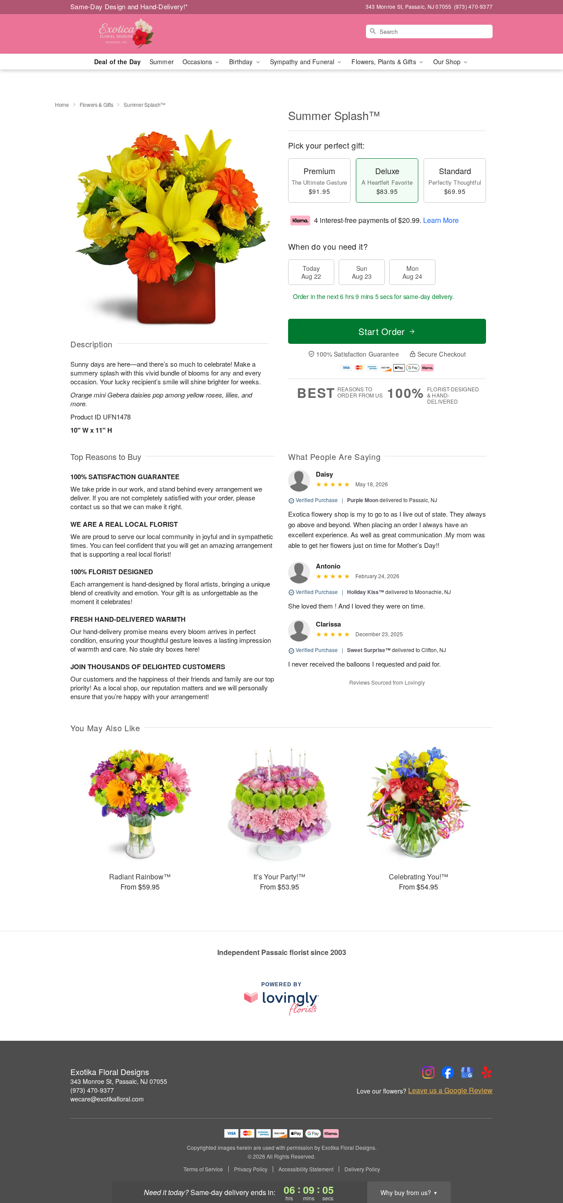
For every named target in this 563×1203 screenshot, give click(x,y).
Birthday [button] (241, 61)
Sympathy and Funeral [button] (303, 61)
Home (62, 104)
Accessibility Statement (305, 1169)
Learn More (441, 220)
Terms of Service (203, 1169)
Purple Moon (362, 500)
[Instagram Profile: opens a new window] (428, 1072)
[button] (540, 1166)
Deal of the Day (117, 61)
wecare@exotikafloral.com (107, 1098)
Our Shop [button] (447, 61)
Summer (162, 61)
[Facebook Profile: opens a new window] (448, 1072)
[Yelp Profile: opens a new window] (486, 1072)
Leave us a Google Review (450, 1090)
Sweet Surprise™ (369, 650)
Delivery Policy (362, 1169)
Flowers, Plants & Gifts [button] (384, 61)
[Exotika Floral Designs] (133, 34)
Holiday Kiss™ (365, 592)
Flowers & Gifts (96, 104)
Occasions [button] (198, 61)
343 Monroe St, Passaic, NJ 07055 (118, 1081)
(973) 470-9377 (92, 1090)
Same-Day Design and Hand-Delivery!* (129, 6)
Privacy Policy (250, 1169)
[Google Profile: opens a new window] (467, 1072)
